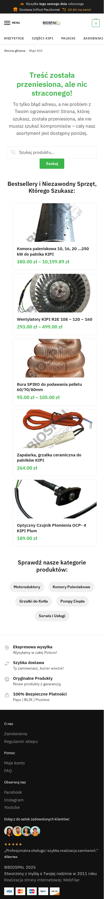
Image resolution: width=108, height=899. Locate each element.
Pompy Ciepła (72, 601)
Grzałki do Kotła (33, 601)
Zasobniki (93, 38)
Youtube (12, 807)
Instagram (14, 799)
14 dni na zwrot (79, 9)
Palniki (68, 38)
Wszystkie (14, 38)
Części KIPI (42, 38)
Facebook (13, 792)
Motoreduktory (27, 586)
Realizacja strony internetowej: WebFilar (42, 879)
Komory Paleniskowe (71, 586)
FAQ (8, 770)
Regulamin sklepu (21, 741)
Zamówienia (15, 733)
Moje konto (14, 763)
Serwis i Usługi (52, 615)
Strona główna (14, 51)
